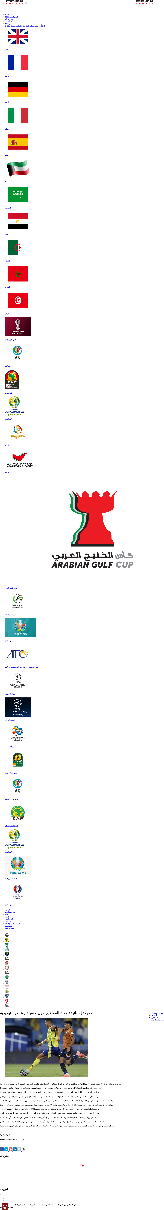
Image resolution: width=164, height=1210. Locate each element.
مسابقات (8, 926)
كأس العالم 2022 (11, 17)
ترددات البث (9, 928)
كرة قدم (8, 23)
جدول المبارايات (157, 1020)
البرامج (7, 910)
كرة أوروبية (40, 26)
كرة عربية (31, 26)
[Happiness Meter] (5, 1208)
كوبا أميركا (9, 21)
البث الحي (9, 919)
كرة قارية (8, 26)
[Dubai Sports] (14, 4)
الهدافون (154, 1017)
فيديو (7, 917)
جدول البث (9, 921)
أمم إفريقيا (9, 19)
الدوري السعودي (157, 1013)
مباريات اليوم (10, 912)
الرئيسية (8, 14)
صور (6, 914)
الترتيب (154, 1015)
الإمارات (15, 26)
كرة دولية (23, 26)
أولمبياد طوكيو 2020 (12, 923)
